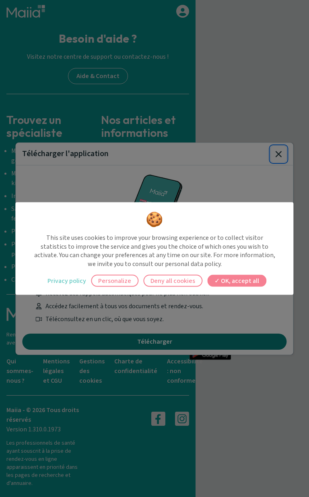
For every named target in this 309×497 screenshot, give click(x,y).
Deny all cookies (172, 280)
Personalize (114, 280)
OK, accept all (239, 280)
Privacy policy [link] (66, 281)
